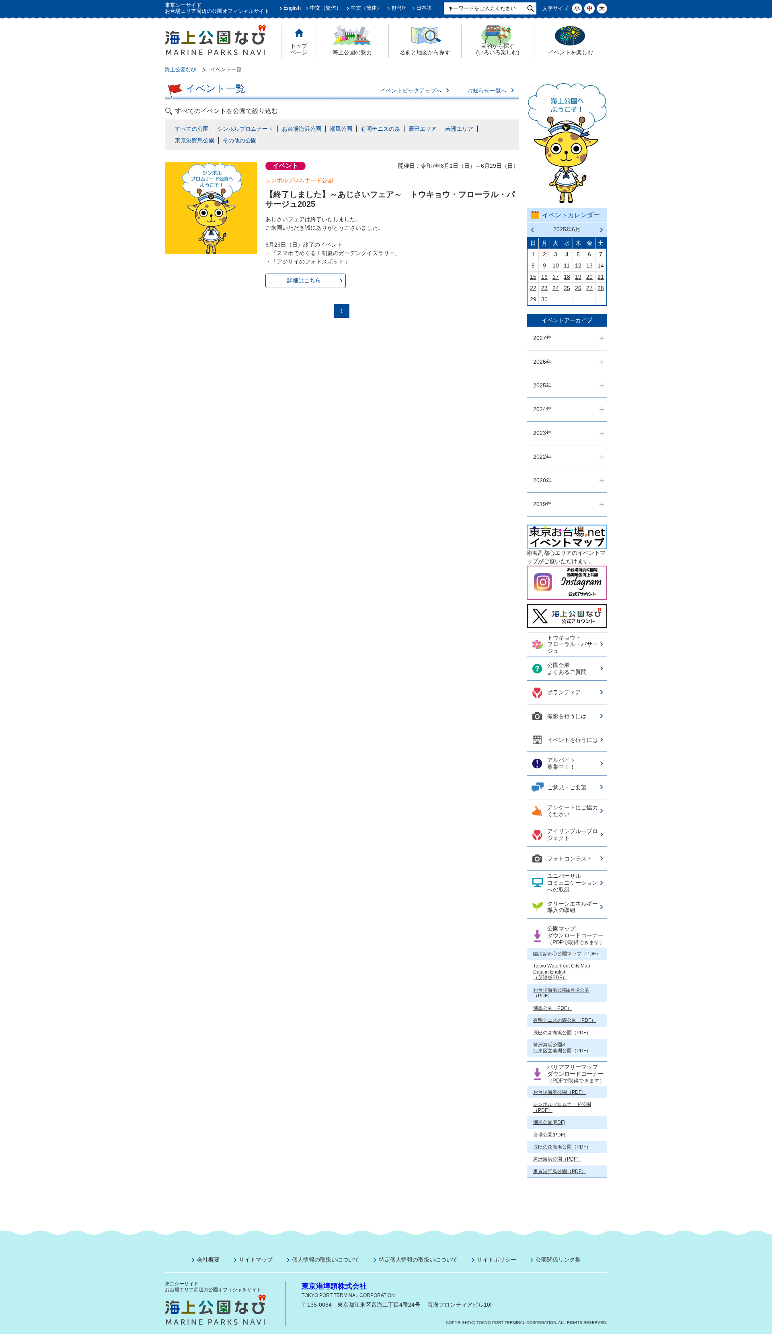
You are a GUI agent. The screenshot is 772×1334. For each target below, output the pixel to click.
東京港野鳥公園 (194, 140)
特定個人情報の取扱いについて (418, 1259)
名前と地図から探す (425, 52)
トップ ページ (298, 49)
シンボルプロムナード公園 (299, 180)
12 (578, 265)
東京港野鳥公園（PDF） (559, 1171)
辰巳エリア (423, 129)
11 (567, 265)
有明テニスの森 (380, 129)
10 (555, 265)
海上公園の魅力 (352, 52)
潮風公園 (341, 129)
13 (589, 265)
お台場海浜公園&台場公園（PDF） (561, 992)
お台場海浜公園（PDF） (559, 1092)
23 (544, 288)
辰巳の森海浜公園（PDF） (562, 1032)
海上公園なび (180, 69)
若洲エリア (459, 129)
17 (555, 277)
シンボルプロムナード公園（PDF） (562, 1107)
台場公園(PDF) (549, 1135)
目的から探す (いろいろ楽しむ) (497, 49)
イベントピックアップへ (411, 90)
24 (555, 288)
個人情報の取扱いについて (325, 1259)
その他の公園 (240, 140)
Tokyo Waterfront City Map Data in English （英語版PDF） (561, 971)
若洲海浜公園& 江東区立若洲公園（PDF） (562, 1047)
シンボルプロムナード (245, 129)
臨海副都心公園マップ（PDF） (567, 954)
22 (533, 288)
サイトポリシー (496, 1259)
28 (600, 288)
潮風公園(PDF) (549, 1122)
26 (578, 288)
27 (589, 288)
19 (578, 277)
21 (600, 277)
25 (567, 288)
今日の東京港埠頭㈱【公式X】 (566, 612)
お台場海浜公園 (301, 129)
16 (544, 277)
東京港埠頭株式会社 (334, 1286)
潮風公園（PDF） (552, 1008)
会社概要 (208, 1259)
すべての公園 (192, 129)
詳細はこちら (304, 280)
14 (600, 265)
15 (533, 277)
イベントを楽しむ (570, 52)
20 (589, 277)
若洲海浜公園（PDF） (557, 1159)
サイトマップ (256, 1259)
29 (533, 299)
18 (567, 277)
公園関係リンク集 (558, 1259)
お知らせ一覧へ (487, 90)
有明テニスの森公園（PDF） (564, 1020)
